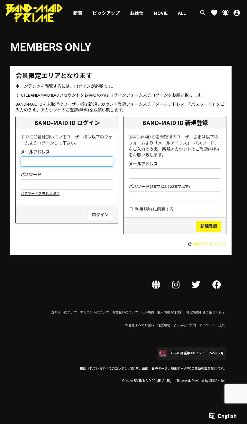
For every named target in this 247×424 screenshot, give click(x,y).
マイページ (207, 324)
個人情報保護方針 (170, 312)
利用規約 (143, 209)
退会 (221, 324)
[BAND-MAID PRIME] (34, 13)
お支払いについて (125, 312)
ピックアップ (106, 13)
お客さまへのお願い (139, 324)
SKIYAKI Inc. (217, 380)
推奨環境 (163, 324)
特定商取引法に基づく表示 (205, 312)
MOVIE (161, 13)
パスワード (31, 174)
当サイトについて (209, 244)
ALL (182, 13)
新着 (77, 13)
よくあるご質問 (184, 324)
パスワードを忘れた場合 (40, 193)
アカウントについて (94, 312)
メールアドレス (35, 152)
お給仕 (136, 13)
